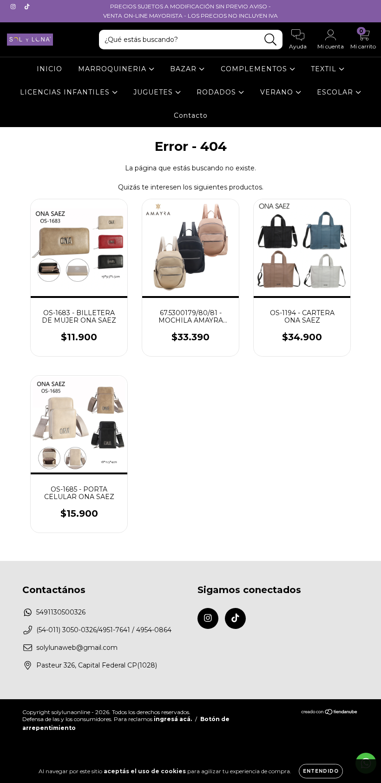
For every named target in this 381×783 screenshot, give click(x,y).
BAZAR (184, 69)
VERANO (278, 92)
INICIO (49, 69)
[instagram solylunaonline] (14, 6)
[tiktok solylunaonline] (27, 6)
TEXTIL (325, 69)
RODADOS (217, 92)
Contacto (191, 115)
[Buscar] (271, 40)
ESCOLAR (336, 92)
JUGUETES (154, 92)
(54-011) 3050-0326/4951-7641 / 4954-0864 (103, 630)
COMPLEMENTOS (255, 69)
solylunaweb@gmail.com (77, 647)
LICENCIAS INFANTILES (66, 92)
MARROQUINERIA (113, 69)
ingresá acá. (173, 719)
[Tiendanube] (330, 712)
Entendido (321, 771)
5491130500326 (60, 612)
